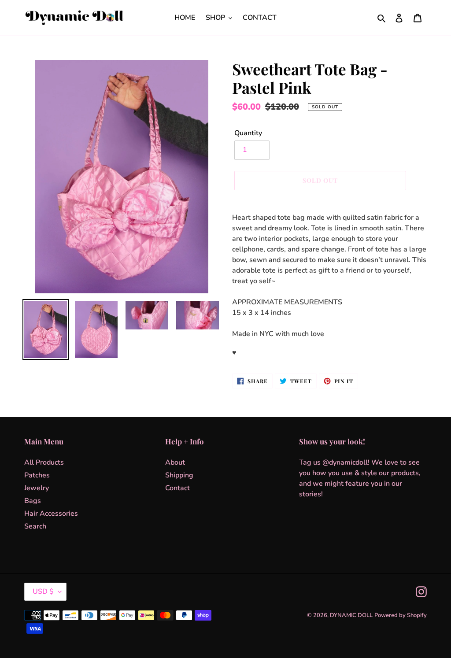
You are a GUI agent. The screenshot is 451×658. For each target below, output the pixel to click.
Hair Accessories (51, 513)
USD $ (43, 591)
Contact (177, 488)
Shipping (179, 475)
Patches (37, 475)
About (175, 462)
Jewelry (36, 488)
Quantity (248, 133)
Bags (32, 501)
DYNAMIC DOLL (351, 615)
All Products (44, 462)
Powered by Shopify (400, 615)
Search (35, 526)
